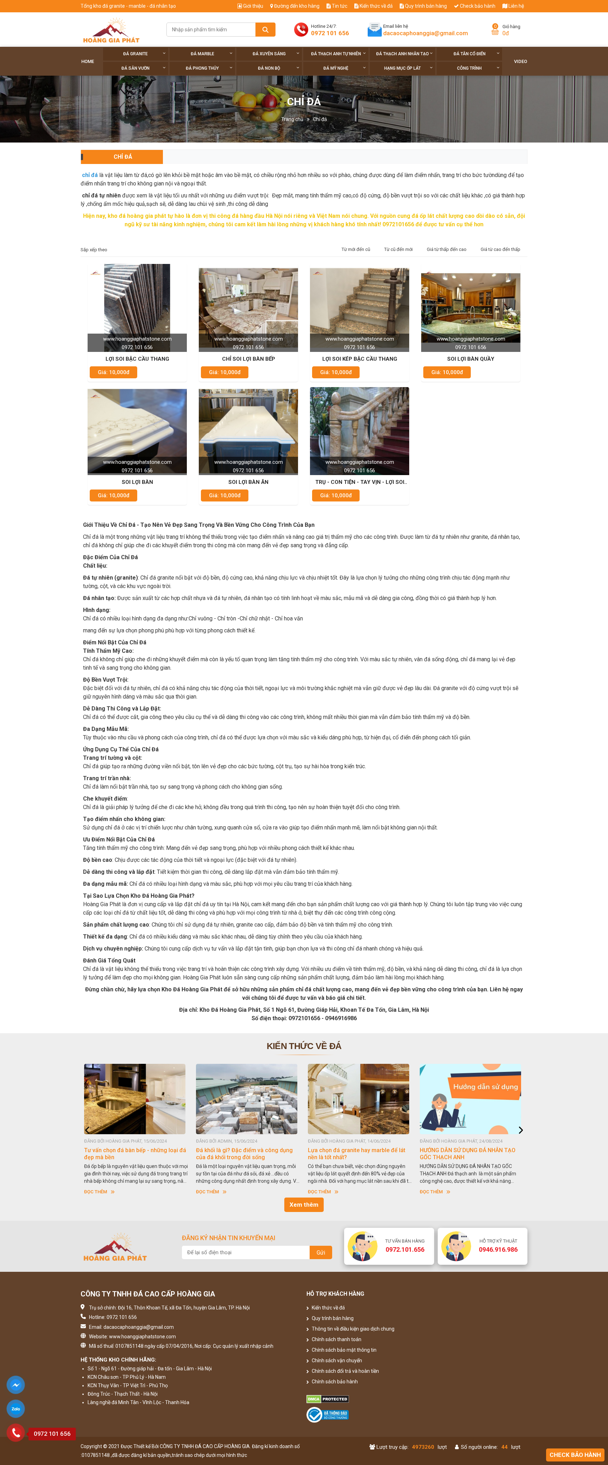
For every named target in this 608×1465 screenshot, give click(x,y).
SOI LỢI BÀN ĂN (248, 482)
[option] (136, 1130)
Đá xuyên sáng (269, 53)
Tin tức (339, 6)
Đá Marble (202, 53)
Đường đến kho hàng (296, 6)
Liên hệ (515, 6)
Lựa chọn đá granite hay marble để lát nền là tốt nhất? (244, 1154)
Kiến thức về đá (376, 6)
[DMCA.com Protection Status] (360, 1399)
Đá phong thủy (202, 68)
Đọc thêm (95, 1191)
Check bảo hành (477, 6)
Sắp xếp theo (94, 249)
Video (520, 61)
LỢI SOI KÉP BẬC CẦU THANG (359, 359)
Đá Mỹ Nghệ (335, 68)
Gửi (321, 1252)
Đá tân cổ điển (470, 53)
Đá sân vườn (135, 68)
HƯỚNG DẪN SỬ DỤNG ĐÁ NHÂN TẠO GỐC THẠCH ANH (356, 1154)
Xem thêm (304, 1204)
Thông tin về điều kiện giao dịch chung (352, 1329)
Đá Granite (135, 53)
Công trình (469, 68)
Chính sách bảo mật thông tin (343, 1350)
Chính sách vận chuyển (336, 1360)
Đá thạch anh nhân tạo (402, 53)
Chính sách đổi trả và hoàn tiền (345, 1371)
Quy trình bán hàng (425, 6)
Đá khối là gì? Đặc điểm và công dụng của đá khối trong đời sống (132, 1154)
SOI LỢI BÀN (137, 482)
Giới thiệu (252, 6)
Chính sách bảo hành (334, 1381)
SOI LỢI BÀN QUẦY (470, 359)
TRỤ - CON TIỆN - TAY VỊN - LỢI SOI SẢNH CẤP (359, 482)
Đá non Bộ (269, 68)
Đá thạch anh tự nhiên (336, 53)
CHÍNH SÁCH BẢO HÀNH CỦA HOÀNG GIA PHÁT (467, 1154)
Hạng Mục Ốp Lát (402, 68)
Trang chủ (292, 119)
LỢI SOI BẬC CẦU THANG (137, 359)
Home (87, 61)
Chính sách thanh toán (336, 1339)
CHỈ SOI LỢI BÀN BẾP (248, 359)
